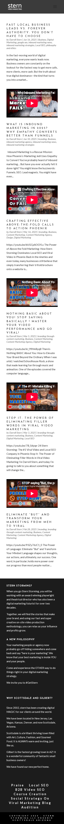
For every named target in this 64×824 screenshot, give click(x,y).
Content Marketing (15, 234)
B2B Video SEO (30, 789)
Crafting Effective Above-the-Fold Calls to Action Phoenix (30, 225)
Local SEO (40, 45)
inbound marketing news (40, 42)
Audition (30, 807)
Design (9, 237)
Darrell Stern (15, 39)
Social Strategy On (30, 798)
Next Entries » (50, 576)
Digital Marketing (22, 237)
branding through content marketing (31, 531)
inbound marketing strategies (20, 45)
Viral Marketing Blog (30, 803)
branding (42, 139)
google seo (22, 42)
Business (42, 39)
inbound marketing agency (19, 141)
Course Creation (30, 794)
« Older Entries (14, 576)
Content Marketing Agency (39, 234)
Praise (17, 785)
